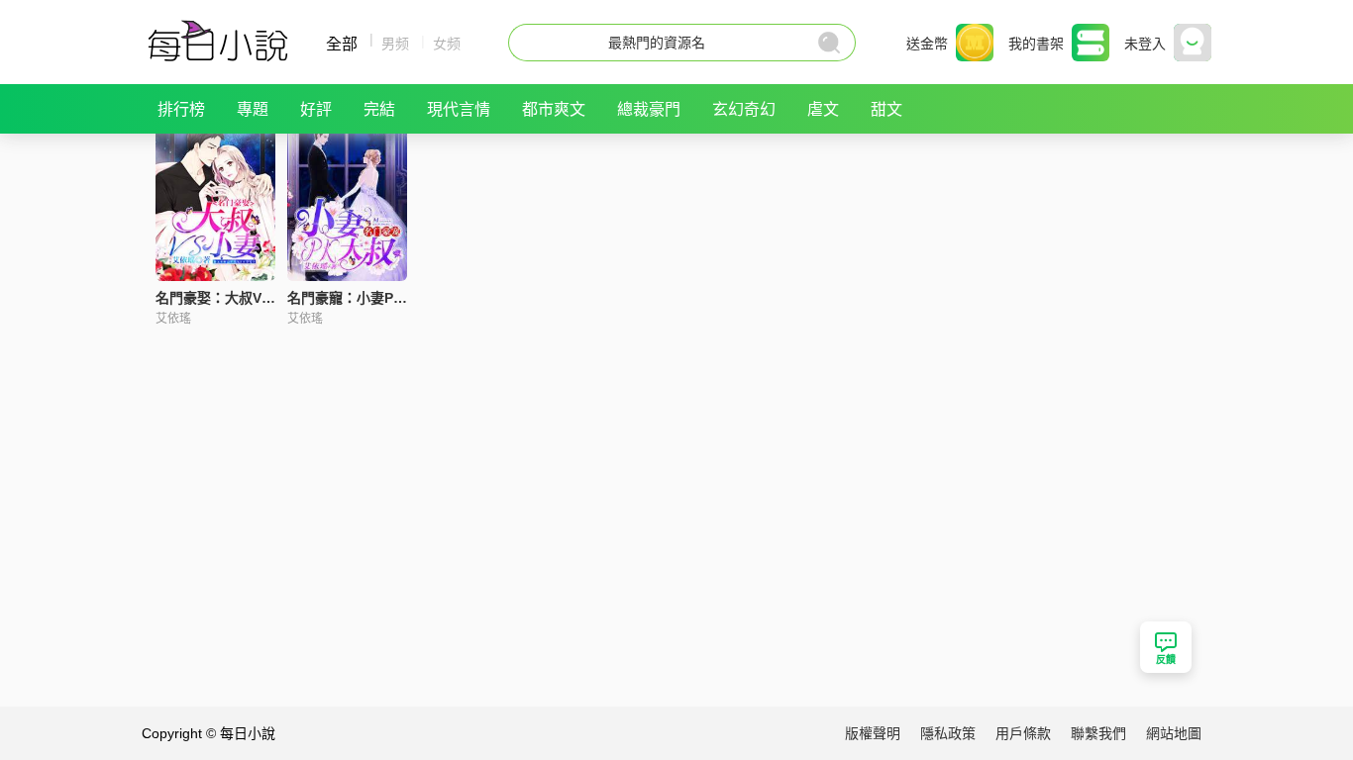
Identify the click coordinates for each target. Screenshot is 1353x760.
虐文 (823, 109)
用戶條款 (1023, 733)
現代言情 (458, 109)
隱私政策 (948, 733)
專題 (252, 109)
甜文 (886, 109)
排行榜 (181, 109)
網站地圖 (1173, 733)
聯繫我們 (1098, 733)
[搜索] (830, 42)
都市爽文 (553, 109)
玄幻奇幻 (744, 109)
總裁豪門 (648, 109)
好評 (316, 109)
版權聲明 (872, 733)
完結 (379, 109)
